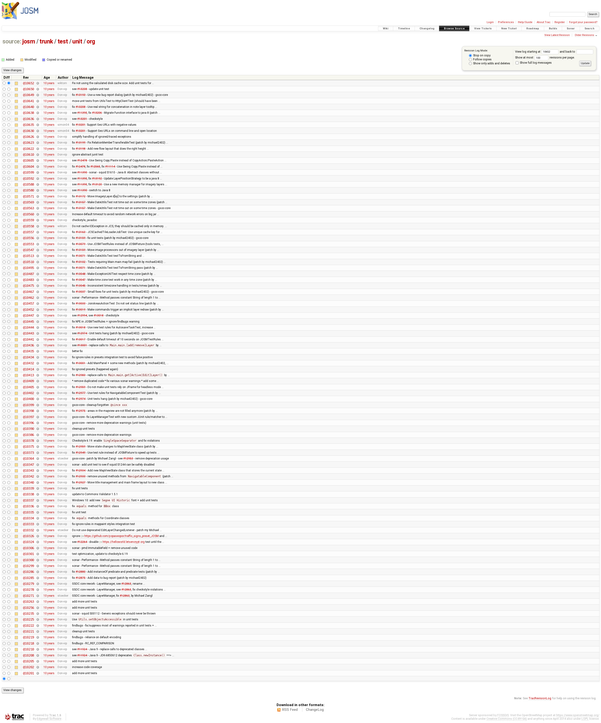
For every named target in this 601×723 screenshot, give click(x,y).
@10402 (28, 393)
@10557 (28, 232)
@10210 (28, 649)
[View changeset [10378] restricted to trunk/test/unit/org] (37, 441)
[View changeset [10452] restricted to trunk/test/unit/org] (37, 309)
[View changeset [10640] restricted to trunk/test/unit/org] (37, 107)
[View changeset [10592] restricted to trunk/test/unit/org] (37, 178)
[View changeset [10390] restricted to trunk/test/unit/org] (37, 429)
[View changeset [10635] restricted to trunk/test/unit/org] (37, 125)
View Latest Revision (557, 35)
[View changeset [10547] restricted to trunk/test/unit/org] (37, 250)
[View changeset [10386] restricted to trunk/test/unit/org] (37, 435)
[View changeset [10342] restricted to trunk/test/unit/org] (37, 476)
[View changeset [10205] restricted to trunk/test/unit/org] (37, 661)
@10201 (28, 673)
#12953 (128, 458)
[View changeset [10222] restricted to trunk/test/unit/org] (37, 625)
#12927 (80, 482)
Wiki (386, 28)
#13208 (82, 89)
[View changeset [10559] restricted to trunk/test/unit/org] (37, 220)
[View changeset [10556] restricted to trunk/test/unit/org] (37, 238)
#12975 (80, 410)
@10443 (28, 333)
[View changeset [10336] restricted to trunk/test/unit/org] (37, 506)
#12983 (80, 375)
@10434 (28, 357)
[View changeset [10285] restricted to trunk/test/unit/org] (37, 578)
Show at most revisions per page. (545, 57)
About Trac (544, 22)
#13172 (80, 196)
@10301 (28, 554)
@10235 (28, 613)
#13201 (82, 118)
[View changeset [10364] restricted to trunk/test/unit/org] (37, 458)
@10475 (28, 286)
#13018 (99, 315)
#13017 (80, 339)
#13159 (80, 238)
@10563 (28, 208)
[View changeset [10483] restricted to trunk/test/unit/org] (37, 280)
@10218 (28, 643)
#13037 (80, 291)
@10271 (28, 596)
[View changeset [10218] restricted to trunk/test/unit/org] (37, 643)
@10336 (28, 506)
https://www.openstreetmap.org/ (577, 715)
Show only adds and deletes (491, 63)
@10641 (28, 101)
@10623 (28, 142)
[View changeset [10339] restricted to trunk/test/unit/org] (37, 488)
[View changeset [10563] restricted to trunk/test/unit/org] (37, 208)
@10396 (28, 423)
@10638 (28, 113)
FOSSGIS (503, 715)
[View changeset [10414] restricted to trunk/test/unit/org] (37, 369)
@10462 (28, 297)
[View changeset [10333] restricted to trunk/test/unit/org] (37, 524)
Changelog (427, 28)
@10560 (28, 214)
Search (589, 28)
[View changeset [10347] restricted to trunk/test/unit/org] (37, 464)
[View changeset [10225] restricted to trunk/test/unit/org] (37, 619)
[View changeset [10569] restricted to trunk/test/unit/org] (37, 202)
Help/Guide (525, 22)
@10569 (28, 202)
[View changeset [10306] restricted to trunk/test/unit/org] (37, 548)
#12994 (82, 315)
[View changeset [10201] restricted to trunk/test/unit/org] (37, 673)
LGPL (585, 718)
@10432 (28, 363)
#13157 (80, 202)
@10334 (28, 518)
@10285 (28, 578)
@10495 (28, 268)
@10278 (28, 589)
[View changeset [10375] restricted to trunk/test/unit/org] (37, 446)
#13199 (80, 142)
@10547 (28, 250)
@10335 (28, 512)
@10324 (28, 542)
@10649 (28, 95)
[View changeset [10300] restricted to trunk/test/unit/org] (37, 560)
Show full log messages (535, 62)
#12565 (95, 166)
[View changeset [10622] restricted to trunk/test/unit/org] (37, 149)
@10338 (28, 494)
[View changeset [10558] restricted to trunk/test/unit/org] (37, 226)
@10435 (28, 351)
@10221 (28, 631)
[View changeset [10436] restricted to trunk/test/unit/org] (37, 345)
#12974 (82, 333)
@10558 (28, 226)
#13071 (80, 255)
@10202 (28, 667)
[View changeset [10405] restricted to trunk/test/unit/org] (37, 387)
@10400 (28, 399)
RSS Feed (290, 709)
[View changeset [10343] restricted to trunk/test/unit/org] (37, 470)
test (63, 41)
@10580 (28, 190)
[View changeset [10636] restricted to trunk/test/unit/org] (37, 119)
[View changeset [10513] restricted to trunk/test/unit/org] (37, 256)
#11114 (110, 166)
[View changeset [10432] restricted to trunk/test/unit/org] (37, 363)
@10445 (28, 321)
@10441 (28, 339)
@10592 (28, 178)
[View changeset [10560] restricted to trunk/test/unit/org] (37, 214)
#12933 (80, 476)
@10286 (28, 572)
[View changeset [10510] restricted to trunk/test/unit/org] (37, 262)
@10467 (28, 292)
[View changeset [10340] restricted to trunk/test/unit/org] (37, 482)
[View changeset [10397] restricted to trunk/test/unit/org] (37, 417)
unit (77, 41)
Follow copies (482, 59)
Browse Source (454, 28)
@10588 (28, 184)
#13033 (80, 303)
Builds (553, 28)
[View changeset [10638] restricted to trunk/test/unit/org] (37, 113)
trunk (46, 41)
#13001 (82, 345)
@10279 (28, 584)
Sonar (571, 28)
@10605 (28, 160)
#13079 (80, 244)
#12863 (126, 583)
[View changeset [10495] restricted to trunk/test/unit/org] (37, 268)
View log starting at (528, 51)
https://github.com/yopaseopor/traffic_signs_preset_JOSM (121, 536)
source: (11, 41)
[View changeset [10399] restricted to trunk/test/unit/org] (37, 405)
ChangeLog (315, 709)
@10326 (28, 536)
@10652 (28, 83)
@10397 (28, 417)
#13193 (80, 95)
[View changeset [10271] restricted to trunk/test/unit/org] (37, 596)
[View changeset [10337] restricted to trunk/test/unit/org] (37, 500)
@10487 (28, 274)
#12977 (80, 393)
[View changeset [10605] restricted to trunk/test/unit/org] (37, 160)
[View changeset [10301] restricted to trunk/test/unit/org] (37, 554)
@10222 (28, 625)
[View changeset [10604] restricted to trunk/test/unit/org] (37, 166)
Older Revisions (584, 35)
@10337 (28, 500)
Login (490, 22)
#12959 (80, 387)
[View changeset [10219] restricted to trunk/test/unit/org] (37, 637)
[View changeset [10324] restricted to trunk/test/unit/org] (37, 542)
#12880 (80, 571)
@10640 (28, 107)
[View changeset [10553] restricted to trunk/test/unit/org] (37, 244)
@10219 (28, 637)
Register (560, 22)
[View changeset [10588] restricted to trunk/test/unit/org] (37, 184)
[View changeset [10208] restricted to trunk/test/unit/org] (37, 655)
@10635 (28, 125)
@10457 (28, 303)
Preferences (506, 22)
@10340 (28, 482)
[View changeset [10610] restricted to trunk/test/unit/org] (37, 154)
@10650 (28, 89)
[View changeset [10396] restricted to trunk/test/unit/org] (37, 423)
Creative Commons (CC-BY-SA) (506, 718)
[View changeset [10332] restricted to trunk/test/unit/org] (37, 530)
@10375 (28, 446)
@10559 (28, 220)
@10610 (28, 154)
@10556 (28, 238)
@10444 (28, 327)
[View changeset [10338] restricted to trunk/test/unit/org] (37, 494)
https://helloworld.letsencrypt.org (124, 542)
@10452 (28, 309)
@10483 (28, 280)
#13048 (80, 274)
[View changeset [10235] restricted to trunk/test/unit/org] (37, 613)
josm (28, 41)
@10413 (28, 375)
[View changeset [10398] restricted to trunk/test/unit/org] (37, 411)
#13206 (97, 112)
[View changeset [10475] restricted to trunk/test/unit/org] (37, 286)
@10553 (28, 244)
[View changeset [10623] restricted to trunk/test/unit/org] (37, 142)
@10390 (28, 429)
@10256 (28, 608)
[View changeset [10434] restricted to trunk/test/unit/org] (37, 357)
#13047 (80, 279)
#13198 (80, 148)
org (91, 41)
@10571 (28, 196)
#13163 (80, 232)
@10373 (28, 453)
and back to (568, 51)
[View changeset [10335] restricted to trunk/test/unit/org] (37, 512)
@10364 (28, 458)
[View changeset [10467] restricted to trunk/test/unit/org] (37, 292)
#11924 (82, 649)
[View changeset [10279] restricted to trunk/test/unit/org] (37, 584)
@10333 (28, 524)
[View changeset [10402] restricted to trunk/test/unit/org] (37, 393)
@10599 (28, 172)
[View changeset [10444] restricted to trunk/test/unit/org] (37, 327)
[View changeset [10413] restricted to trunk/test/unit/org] (37, 375)
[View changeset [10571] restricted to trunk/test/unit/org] (37, 196)
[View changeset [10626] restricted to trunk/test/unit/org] (37, 137)
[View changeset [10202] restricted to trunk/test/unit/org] (37, 667)
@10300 (28, 560)
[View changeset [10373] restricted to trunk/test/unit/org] (37, 453)
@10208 (28, 655)
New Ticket (509, 28)
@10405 (28, 387)
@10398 (28, 411)
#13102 (80, 262)
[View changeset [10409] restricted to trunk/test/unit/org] (37, 381)
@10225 (28, 619)
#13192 (97, 178)
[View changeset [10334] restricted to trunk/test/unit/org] (37, 518)
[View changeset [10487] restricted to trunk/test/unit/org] (37, 274)
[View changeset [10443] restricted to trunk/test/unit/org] (37, 333)
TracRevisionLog (539, 698)
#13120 (97, 184)
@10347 (28, 464)
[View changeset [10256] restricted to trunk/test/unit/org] (37, 608)
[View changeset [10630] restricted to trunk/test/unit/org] (37, 131)
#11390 (82, 112)
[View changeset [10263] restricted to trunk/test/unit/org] (37, 601)
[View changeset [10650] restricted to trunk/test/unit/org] (37, 89)
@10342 (28, 476)
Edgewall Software (49, 718)
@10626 (28, 137)
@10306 (28, 548)
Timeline (404, 28)
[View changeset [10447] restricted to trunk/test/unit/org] (37, 315)
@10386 (28, 435)
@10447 (28, 315)
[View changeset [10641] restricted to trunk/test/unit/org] (37, 101)
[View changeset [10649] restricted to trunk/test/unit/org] (37, 95)
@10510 (28, 262)
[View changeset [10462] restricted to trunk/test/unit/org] (37, 297)
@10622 (28, 149)
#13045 (80, 285)
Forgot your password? (583, 22)
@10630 (28, 131)
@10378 (28, 441)
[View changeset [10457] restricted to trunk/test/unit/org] (37, 303)
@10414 (28, 369)
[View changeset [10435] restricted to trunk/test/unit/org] (37, 351)
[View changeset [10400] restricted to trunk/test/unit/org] (37, 399)
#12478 (82, 160)
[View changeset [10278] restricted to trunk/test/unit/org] (37, 589)
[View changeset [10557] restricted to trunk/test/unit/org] (37, 232)
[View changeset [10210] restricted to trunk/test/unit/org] (37, 649)
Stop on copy (481, 55)
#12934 (80, 470)
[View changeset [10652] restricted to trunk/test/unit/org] (37, 83)
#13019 (80, 309)
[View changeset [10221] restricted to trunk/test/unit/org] (37, 631)
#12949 (80, 452)
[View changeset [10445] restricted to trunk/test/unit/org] (37, 321)
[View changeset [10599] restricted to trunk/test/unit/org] (37, 172)
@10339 (28, 488)
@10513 (28, 256)
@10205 (28, 661)
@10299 (28, 566)
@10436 (28, 345)
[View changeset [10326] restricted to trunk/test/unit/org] (37, 536)
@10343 (28, 470)
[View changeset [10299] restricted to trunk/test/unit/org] (37, 566)
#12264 (82, 542)
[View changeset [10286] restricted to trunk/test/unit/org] (37, 572)
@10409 (28, 381)
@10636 (28, 119)
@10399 (28, 405)
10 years (48, 83)
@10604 (28, 166)
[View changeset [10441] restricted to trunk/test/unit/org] (37, 339)
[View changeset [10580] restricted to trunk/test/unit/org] (37, 190)
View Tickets (483, 28)
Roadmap (532, 28)
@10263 (28, 601)
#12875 (80, 577)
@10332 (28, 530)
